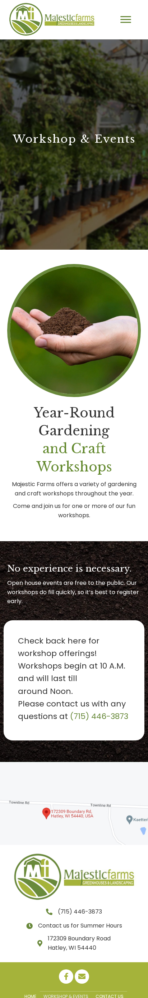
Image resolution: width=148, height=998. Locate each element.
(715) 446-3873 (99, 716)
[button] (125, 19)
